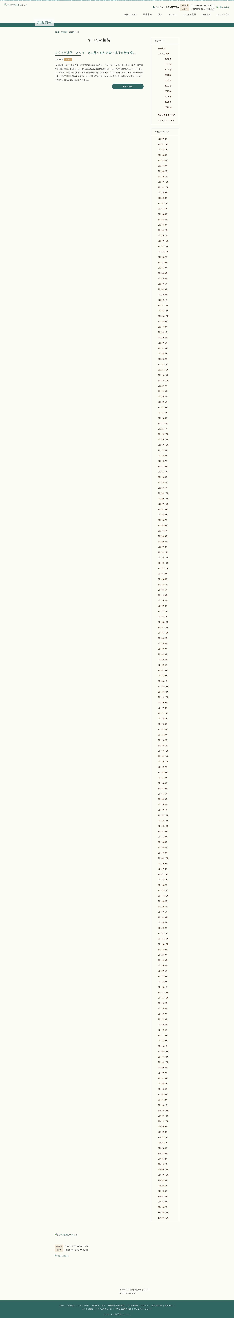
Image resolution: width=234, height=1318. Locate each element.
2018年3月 (163, 670)
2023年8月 (163, 326)
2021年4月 (163, 477)
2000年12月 (163, 1169)
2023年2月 (163, 359)
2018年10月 (163, 632)
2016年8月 (163, 772)
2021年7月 (163, 461)
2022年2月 (163, 423)
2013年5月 (163, 917)
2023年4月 (163, 348)
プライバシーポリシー (143, 1309)
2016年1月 (163, 810)
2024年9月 (163, 257)
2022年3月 (163, 418)
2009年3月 (163, 1153)
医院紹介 (71, 1305)
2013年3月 (163, 922)
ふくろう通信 (223, 14)
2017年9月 (163, 702)
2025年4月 (163, 219)
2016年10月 (163, 761)
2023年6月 (163, 337)
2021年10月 (163, 445)
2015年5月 (163, 842)
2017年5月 (163, 724)
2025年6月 (163, 208)
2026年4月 (163, 160)
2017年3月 (163, 734)
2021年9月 (163, 450)
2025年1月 (163, 235)
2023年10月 (163, 316)
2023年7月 (163, 332)
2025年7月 (163, 203)
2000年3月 (163, 1201)
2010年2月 (163, 1099)
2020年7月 (163, 520)
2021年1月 (163, 488)
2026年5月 (163, 155)
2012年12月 (163, 938)
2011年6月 (163, 1019)
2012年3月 (163, 976)
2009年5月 (163, 1142)
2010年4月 (163, 1089)
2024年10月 (163, 251)
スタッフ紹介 (83, 1305)
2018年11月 (163, 627)
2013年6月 (163, 912)
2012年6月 (163, 960)
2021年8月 (163, 455)
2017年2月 (163, 740)
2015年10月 (163, 826)
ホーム (62, 1305)
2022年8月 (163, 391)
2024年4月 (163, 284)
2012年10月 (163, 944)
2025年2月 (163, 230)
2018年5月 (163, 659)
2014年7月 (163, 874)
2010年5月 (163, 1083)
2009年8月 (163, 1132)
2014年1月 (163, 890)
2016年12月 (163, 751)
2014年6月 (163, 879)
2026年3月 (163, 165)
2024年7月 (163, 267)
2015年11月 (163, 820)
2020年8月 (163, 514)
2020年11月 (163, 498)
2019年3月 (163, 606)
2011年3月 (163, 1035)
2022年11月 (163, 375)
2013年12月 (163, 895)
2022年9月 (163, 386)
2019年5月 (163, 595)
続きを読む (128, 86)
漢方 (160, 14)
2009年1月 (163, 1164)
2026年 (168, 107)
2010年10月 (163, 1062)
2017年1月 (163, 745)
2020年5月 (163, 530)
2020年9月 (163, 509)
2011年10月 (163, 997)
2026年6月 (163, 149)
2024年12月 (163, 241)
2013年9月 (163, 901)
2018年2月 (163, 675)
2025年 (168, 102)
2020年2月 (163, 547)
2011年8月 (163, 1008)
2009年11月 (163, 1116)
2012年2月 (163, 981)
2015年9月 (163, 831)
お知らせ (206, 14)
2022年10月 (163, 380)
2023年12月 (163, 305)
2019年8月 (163, 579)
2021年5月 (163, 471)
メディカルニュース (166, 120)
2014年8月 (163, 869)
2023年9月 (163, 321)
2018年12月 (163, 622)
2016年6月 (163, 783)
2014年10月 (163, 858)
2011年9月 (163, 1003)
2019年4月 (163, 600)
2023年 (168, 91)
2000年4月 (163, 1196)
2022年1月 (163, 428)
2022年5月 (163, 407)
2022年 (168, 85)
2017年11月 (163, 691)
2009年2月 (163, 1158)
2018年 (168, 59)
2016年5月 (163, 788)
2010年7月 (163, 1073)
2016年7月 (163, 777)
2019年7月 (163, 584)
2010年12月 (163, 1051)
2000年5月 (163, 1191)
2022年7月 (163, 396)
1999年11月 (163, 1212)
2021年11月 (163, 439)
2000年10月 (163, 1175)
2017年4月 (163, 729)
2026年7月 (163, 144)
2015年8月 (163, 836)
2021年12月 (163, 434)
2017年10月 (163, 697)
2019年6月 (163, 589)
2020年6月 (163, 525)
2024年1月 (163, 300)
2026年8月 (163, 139)
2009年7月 (163, 1137)
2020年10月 (163, 504)
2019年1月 (163, 616)
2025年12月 (163, 182)
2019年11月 (163, 563)
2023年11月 (163, 310)
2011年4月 (163, 1030)
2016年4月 (163, 793)
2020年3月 (163, 541)
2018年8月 (163, 643)
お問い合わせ (156, 1305)
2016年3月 (163, 799)
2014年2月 (163, 885)
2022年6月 (163, 402)
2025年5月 (163, 214)
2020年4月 (163, 536)
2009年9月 (163, 1126)
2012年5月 (163, 965)
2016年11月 (163, 756)
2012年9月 (163, 949)
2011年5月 (163, 1024)
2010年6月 (163, 1078)
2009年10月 (163, 1121)
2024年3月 (163, 289)
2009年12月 (163, 1110)
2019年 (168, 69)
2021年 (168, 80)
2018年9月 (163, 638)
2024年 (168, 96)
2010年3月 (163, 1094)
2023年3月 (163, 353)
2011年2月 (163, 1040)
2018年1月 (163, 681)
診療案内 (147, 14)
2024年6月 (163, 273)
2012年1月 (163, 987)
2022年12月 (163, 369)
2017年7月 (163, 713)
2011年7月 (163, 1014)
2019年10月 (163, 568)
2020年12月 (163, 493)
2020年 (168, 75)
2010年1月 (163, 1105)
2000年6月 (163, 1185)
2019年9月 (163, 573)
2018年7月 (163, 649)
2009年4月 (163, 1148)
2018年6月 (163, 654)
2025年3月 (163, 224)
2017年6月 (163, 718)
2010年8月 (163, 1067)
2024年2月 (163, 294)
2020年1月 (163, 552)
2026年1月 (163, 176)
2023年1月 (163, 364)
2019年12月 (163, 557)
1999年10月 (163, 1218)
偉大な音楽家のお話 (166, 115)
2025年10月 (163, 187)
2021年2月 (163, 482)
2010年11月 (163, 1056)
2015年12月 (163, 815)
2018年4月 (163, 665)
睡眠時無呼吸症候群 (116, 1305)
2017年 (168, 64)
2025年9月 (163, 192)
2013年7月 (163, 906)
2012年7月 (163, 954)
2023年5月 (163, 343)
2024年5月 (163, 278)
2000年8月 (163, 1180)
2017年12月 (163, 686)
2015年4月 (163, 847)
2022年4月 (163, 412)
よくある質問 (189, 14)
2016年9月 (163, 767)
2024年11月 (163, 246)
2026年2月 (163, 171)
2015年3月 (163, 853)
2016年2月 (163, 804)
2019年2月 (163, 611)
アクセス (172, 14)
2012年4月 (163, 971)
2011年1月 (163, 1046)
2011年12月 (163, 992)
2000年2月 (163, 1207)
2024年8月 (163, 262)
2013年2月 (163, 928)
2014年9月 (163, 863)
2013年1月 (163, 933)
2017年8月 (163, 708)
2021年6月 (163, 466)
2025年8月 (163, 198)
